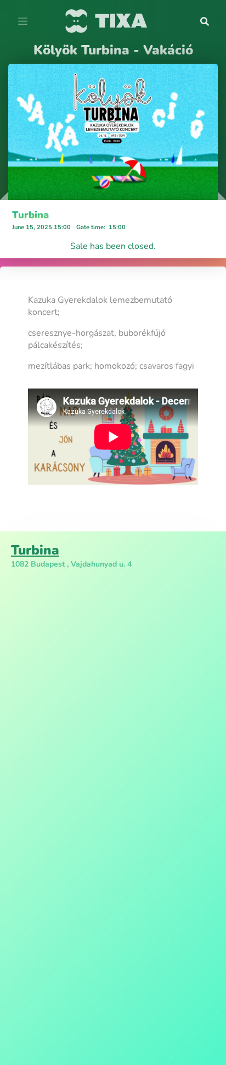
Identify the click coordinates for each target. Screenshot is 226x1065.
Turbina (30, 214)
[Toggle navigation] (23, 21)
